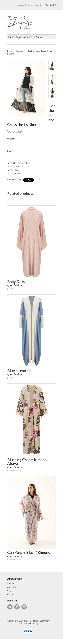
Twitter (10, 606)
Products (20, 51)
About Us (11, 587)
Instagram (24, 606)
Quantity (11, 139)
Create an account (33, 5)
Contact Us (12, 594)
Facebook (17, 606)
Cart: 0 (53, 5)
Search (10, 583)
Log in (19, 5)
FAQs (9, 591)
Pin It (38, 180)
